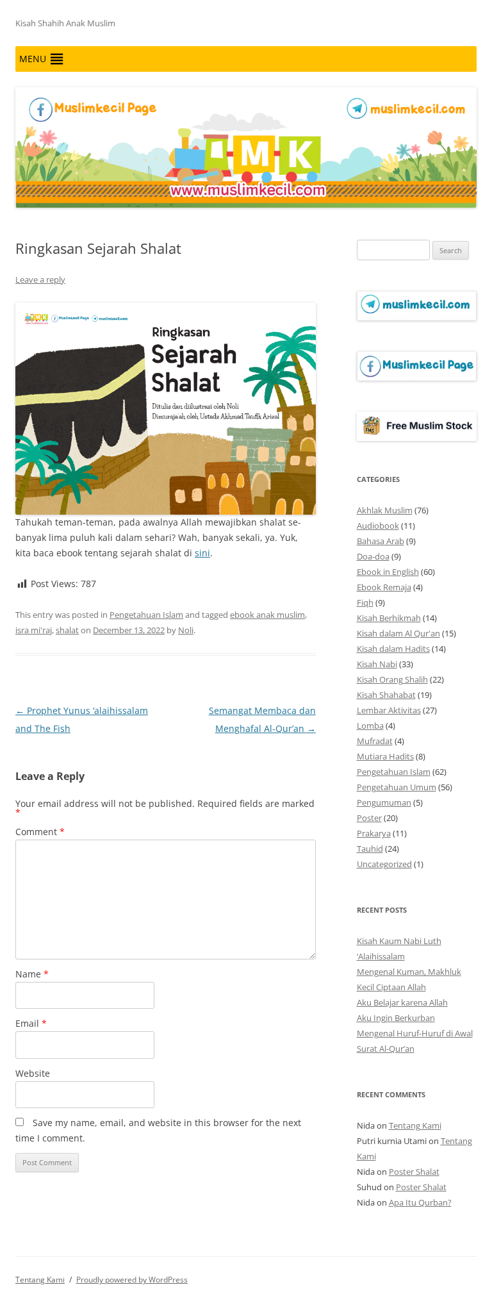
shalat (67, 630)
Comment (40, 832)
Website (32, 1073)
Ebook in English (388, 571)
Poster (369, 818)
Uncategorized (384, 864)
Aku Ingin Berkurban (396, 1018)
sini (202, 553)
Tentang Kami (415, 1125)
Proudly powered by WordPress (132, 1279)
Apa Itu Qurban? (420, 1202)
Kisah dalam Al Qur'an (398, 633)
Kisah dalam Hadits (393, 648)
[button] (32, 59)
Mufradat (375, 741)
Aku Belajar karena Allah (402, 1002)
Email (31, 1023)
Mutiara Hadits (385, 756)
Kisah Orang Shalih (392, 679)
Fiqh (365, 602)
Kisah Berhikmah (389, 618)
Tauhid (370, 848)
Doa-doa (373, 556)
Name (32, 974)
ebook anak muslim (267, 614)
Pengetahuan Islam (146, 614)
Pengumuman (384, 802)
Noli (185, 630)
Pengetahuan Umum (396, 787)
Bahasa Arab (380, 541)
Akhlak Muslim (385, 510)
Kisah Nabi (377, 664)
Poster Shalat (414, 1171)
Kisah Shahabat (386, 695)
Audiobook (378, 525)
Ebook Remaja (384, 587)
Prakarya (374, 833)
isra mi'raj (33, 630)
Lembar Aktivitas (389, 710)
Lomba (370, 725)
